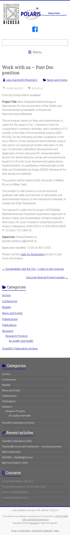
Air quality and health (21, 340)
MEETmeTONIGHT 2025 (15, 463)
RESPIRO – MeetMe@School (17, 457)
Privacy (14, 531)
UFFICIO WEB (61, 516)
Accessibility (25, 531)
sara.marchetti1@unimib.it (21, 80)
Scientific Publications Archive (20, 348)
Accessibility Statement (42, 531)
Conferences (9, 301)
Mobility (6, 307)
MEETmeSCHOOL (11, 452)
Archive (6, 295)
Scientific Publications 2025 (17, 441)
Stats (56, 531)
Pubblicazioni (10, 319)
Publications (9, 325)
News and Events (57, 80)
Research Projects (16, 336)
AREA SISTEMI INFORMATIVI (35, 520)
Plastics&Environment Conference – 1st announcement (32, 446)
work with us (37, 88)
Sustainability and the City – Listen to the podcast (33, 269)
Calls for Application (33, 254)
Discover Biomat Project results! (47, 277)
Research (7, 331)
